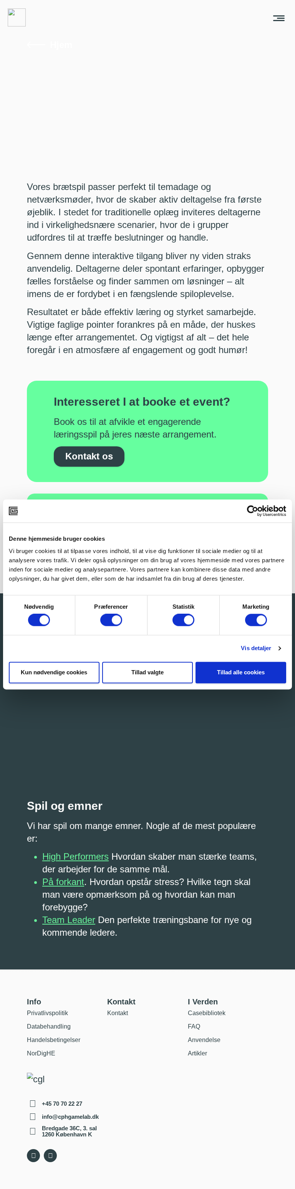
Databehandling (49, 1026)
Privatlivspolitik (47, 1013)
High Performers (75, 856)
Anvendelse (204, 1040)
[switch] (111, 620)
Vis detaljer (256, 648)
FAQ (194, 1026)
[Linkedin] (50, 1155)
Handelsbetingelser (53, 1040)
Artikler (197, 1053)
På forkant (63, 882)
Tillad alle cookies (241, 672)
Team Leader (68, 920)
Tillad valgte (147, 672)
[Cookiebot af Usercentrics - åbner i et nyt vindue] (252, 511)
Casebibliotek (206, 1013)
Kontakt (117, 1013)
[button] (278, 17)
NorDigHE (41, 1053)
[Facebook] (33, 1155)
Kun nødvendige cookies (54, 672)
